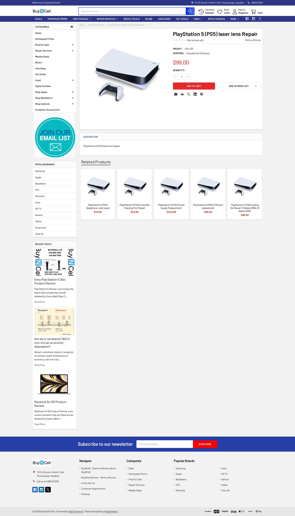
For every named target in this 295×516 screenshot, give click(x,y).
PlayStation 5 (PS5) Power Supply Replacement (171, 206)
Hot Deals (182, 18)
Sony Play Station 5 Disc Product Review (50, 281)
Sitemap (85, 494)
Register (243, 12)
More (233, 18)
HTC (37, 189)
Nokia (38, 221)
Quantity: (179, 70)
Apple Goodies (216, 18)
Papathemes (111, 511)
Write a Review (253, 39)
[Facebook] (247, 18)
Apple (38, 177)
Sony (37, 202)
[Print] (182, 94)
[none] (125, 74)
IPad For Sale (80, 18)
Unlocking (164, 18)
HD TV (38, 208)
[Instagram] (253, 18)
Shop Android (42, 103)
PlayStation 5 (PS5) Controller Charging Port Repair (134, 206)
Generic (39, 214)
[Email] (176, 94)
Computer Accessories (47, 109)
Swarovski (40, 227)
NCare (149, 18)
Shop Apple (41, 92)
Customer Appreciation (93, 488)
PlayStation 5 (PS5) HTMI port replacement (208, 206)
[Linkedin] (195, 94)
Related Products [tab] (96, 161)
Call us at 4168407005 (48, 481)
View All (39, 233)
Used (197, 18)
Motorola (39, 196)
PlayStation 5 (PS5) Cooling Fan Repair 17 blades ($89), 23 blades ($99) (245, 207)
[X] (260, 18)
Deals (38, 18)
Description (90, 136)
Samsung (40, 170)
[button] (54, 135)
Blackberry (40, 183)
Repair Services (106, 18)
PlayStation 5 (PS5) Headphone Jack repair (98, 206)
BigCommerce (76, 511)
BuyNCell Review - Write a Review (98, 477)
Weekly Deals (132, 18)
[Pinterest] (201, 94)
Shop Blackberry (43, 97)
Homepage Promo (57, 18)
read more (39, 301)
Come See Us (88, 482)
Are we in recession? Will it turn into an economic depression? (52, 342)
